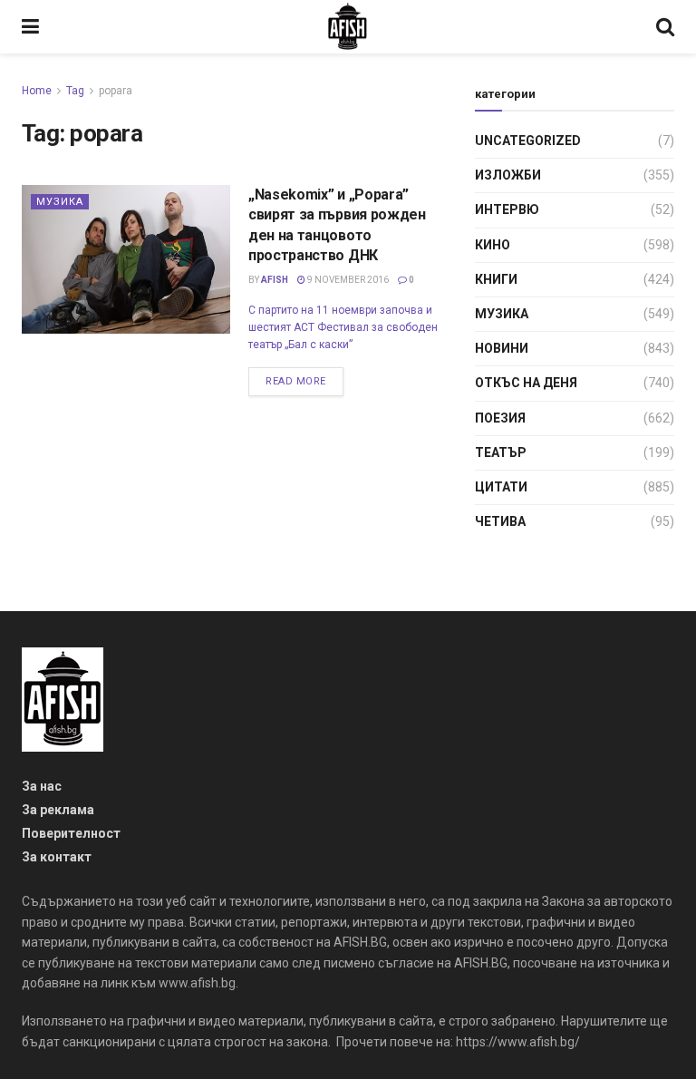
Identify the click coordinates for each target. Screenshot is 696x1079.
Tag (75, 90)
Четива (500, 521)
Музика (59, 202)
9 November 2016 (347, 280)
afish (274, 280)
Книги (496, 279)
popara (115, 90)
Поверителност (71, 833)
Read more (296, 381)
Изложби (508, 175)
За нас (42, 786)
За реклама (58, 809)
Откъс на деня (526, 382)
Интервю (507, 209)
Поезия (500, 418)
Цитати (501, 487)
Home (37, 90)
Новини (501, 348)
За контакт (57, 857)
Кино (492, 245)
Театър (501, 452)
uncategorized (528, 140)
